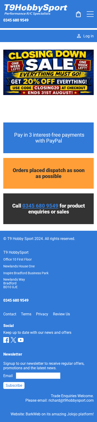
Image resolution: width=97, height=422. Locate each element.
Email (8, 376)
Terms (26, 314)
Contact (9, 314)
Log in (88, 36)
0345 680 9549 (15, 20)
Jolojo (72, 414)
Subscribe (14, 385)
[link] (78, 14)
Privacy (42, 314)
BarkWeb (33, 414)
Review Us (61, 314)
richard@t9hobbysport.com (71, 400)
